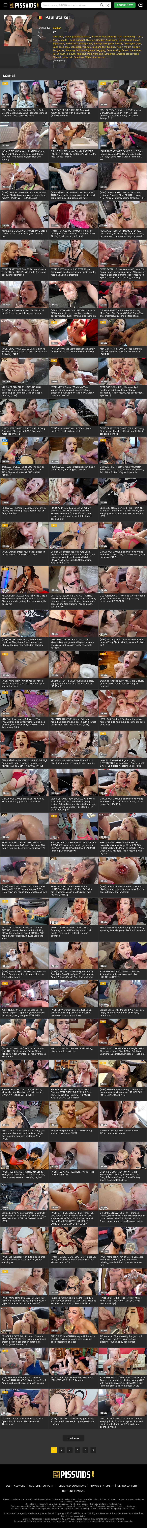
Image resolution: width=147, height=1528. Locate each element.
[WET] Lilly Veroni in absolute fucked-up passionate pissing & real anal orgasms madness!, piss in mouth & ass (71, 1013)
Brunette (96, 36)
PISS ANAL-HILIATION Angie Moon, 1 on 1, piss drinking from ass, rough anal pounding (73, 761)
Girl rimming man (85, 50)
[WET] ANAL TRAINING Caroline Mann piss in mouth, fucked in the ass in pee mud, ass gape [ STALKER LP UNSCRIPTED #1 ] (24, 1301)
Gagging (100, 50)
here (29, 1519)
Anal (55, 36)
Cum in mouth (67, 53)
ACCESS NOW (125, 5)
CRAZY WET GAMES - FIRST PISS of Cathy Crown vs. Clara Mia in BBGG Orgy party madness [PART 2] (23, 431)
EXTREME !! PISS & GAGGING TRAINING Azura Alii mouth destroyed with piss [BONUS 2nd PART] (120, 974)
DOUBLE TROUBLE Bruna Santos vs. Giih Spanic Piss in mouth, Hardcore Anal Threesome (22, 1421)
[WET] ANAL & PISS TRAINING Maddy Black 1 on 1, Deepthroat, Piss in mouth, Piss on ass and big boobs (24, 974)
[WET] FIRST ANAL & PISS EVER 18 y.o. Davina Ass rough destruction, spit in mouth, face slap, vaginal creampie (73, 272)
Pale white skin (95, 53)
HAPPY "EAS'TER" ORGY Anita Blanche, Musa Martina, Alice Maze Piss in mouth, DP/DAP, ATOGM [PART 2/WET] (22, 1092)
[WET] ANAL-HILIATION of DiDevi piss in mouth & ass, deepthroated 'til (71, 429)
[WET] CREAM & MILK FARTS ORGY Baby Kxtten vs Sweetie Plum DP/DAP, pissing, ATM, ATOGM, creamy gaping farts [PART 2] (122, 195)
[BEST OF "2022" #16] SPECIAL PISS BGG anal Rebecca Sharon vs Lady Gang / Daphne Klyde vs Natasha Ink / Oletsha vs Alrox (73, 1301)
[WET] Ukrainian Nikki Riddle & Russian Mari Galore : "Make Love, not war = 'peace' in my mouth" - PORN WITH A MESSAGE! (24, 195)
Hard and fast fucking (103, 46)
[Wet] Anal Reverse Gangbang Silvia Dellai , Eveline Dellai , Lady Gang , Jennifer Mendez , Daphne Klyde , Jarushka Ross (24, 113)
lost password (15, 1485)
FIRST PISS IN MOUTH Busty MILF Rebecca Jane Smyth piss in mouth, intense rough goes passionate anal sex (73, 1339)
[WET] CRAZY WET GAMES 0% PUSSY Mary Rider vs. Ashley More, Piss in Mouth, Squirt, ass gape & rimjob (122, 431)
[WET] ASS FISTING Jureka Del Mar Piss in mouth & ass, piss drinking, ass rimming (23, 311)
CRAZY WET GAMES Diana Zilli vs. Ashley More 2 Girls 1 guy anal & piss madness (23, 800)
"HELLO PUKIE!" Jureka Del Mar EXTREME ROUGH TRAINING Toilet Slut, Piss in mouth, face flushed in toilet (73, 154)
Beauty (118, 43)
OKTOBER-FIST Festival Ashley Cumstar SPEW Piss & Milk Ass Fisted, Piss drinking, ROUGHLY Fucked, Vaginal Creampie (122, 469)
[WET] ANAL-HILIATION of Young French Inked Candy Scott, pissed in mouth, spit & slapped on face (23, 683)
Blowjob (90, 40)
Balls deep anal (61, 46)
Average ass (85, 43)
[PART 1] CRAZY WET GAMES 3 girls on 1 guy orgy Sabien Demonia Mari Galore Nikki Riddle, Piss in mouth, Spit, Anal (73, 233)
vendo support (127, 1485)
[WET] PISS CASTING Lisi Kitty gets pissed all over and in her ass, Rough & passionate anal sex (72, 1421)
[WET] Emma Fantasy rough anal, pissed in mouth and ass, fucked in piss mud (23, 553)
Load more (73, 1438)
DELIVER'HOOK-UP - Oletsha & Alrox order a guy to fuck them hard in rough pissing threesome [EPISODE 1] (122, 598)
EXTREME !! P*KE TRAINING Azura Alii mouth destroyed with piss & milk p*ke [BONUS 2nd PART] (70, 113)
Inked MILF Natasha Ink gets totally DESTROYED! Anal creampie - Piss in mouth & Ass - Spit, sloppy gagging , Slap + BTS (122, 763)
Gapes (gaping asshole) (77, 36)
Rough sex (58, 50)
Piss (61, 36)
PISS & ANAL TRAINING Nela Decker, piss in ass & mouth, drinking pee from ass (73, 468)
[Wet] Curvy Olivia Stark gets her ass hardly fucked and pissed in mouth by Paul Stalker (73, 350)
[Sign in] (141, 5)
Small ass (79, 57)
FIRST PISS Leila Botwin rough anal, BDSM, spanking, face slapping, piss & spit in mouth (122, 929)
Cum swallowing (126, 36)
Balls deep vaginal (80, 46)
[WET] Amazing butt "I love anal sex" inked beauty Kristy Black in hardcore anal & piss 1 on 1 (122, 642)
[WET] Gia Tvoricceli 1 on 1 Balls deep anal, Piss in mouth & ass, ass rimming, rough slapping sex (23, 1259)
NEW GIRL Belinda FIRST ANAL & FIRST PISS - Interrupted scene (120, 1132)
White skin (90, 57)
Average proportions (127, 53)
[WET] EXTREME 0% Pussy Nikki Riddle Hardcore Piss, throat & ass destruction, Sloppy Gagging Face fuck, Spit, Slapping (22, 642)
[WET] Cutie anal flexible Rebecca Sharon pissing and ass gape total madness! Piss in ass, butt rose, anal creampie (122, 889)
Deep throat (125, 40)
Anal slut (81, 53)
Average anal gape (103, 43)
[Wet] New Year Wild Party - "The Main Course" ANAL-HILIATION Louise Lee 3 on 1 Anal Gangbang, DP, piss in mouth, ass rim (24, 1380)
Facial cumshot (77, 40)
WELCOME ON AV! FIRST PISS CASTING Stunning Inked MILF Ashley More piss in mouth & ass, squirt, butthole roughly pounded (71, 931)
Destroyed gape (132, 43)
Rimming (70, 50)
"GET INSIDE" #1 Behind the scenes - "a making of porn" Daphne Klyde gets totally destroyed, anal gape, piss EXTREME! (23, 1013)
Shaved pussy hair (62, 57)
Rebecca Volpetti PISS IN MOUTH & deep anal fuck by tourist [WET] (71, 1132)
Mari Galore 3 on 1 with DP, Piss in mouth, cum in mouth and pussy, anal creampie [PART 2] (121, 351)
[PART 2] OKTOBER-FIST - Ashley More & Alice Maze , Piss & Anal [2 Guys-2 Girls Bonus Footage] (121, 1301)
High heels (58, 43)
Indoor (101, 57)
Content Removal (73, 1490)
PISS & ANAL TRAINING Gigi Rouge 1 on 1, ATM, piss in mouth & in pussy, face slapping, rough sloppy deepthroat (121, 1339)
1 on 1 (139, 36)
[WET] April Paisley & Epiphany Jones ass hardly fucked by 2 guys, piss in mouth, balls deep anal (122, 722)
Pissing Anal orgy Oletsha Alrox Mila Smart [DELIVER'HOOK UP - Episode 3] (72, 1379)
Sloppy (136, 46)
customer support (41, 1485)
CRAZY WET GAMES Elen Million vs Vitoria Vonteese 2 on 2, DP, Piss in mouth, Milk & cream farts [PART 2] (121, 801)
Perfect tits (71, 43)
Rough (136, 40)
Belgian (57, 27)
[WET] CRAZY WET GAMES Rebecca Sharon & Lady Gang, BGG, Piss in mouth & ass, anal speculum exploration (24, 272)
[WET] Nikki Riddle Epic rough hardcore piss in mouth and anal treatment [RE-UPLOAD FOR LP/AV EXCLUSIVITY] (122, 1092)
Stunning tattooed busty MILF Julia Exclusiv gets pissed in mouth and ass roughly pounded (122, 683)
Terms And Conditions (71, 1485)
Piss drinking (109, 36)
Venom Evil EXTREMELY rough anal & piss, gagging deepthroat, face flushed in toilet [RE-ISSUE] (72, 683)
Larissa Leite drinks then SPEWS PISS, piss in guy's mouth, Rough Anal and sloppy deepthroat (122, 1013)
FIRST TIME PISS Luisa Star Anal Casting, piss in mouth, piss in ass (72, 1049)
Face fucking (113, 50)
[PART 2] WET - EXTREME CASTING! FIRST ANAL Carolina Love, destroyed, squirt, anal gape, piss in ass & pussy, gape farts (73, 195)
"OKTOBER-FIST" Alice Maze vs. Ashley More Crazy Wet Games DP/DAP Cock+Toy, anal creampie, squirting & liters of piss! (121, 313)
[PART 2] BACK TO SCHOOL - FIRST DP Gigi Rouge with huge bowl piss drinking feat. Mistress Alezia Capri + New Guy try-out (24, 763)
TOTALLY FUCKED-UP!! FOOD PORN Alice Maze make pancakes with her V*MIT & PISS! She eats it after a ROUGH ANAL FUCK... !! (23, 470)
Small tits (110, 53)
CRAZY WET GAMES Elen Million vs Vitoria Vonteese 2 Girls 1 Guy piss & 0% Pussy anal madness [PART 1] (122, 554)
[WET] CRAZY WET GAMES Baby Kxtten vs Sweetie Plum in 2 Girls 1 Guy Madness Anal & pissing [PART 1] (24, 351)
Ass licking (111, 40)
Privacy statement (102, 1485)
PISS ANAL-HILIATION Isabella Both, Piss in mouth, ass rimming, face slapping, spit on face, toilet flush (24, 511)
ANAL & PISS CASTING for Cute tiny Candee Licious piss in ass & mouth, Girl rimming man (24, 233)
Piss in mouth (123, 46)
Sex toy (100, 40)
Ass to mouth (60, 40)
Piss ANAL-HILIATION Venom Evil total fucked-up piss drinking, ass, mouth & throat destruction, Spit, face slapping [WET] (73, 722)
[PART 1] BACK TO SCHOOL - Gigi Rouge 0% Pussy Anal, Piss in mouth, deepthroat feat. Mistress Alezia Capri (73, 1259)
